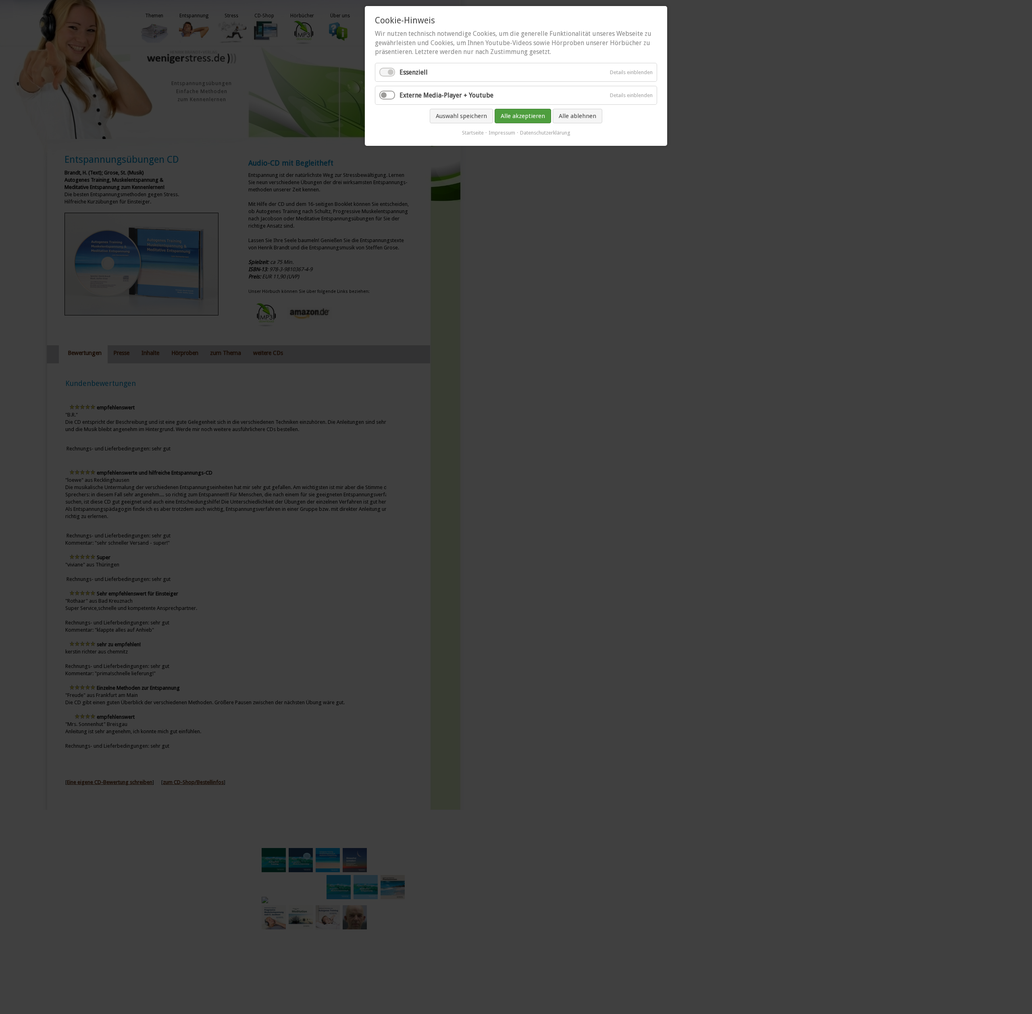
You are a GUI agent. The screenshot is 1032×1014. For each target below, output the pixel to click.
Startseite (473, 132)
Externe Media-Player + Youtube (446, 95)
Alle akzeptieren (523, 116)
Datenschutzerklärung (545, 132)
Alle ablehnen (577, 116)
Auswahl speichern (461, 116)
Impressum (502, 132)
